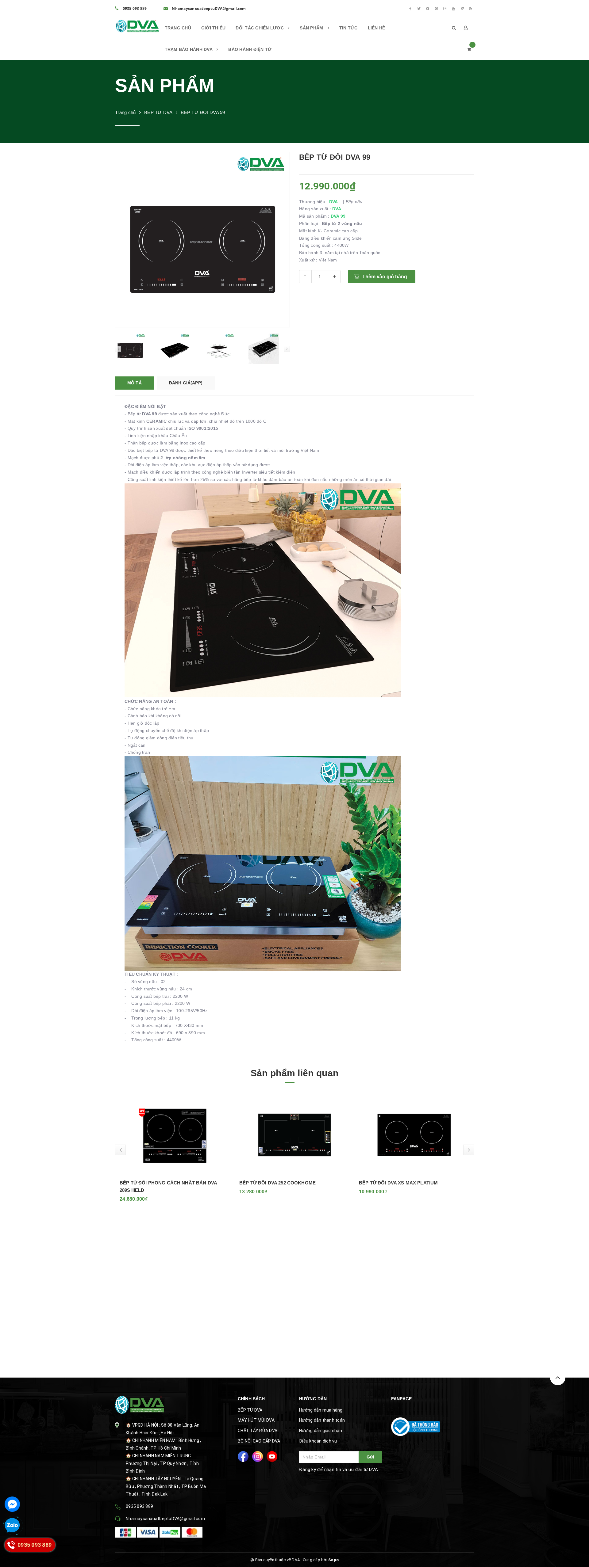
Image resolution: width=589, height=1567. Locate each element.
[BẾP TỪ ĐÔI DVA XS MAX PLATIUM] (294, 1134)
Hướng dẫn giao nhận (320, 1430)
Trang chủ (178, 27)
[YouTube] (454, 8)
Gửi (370, 1457)
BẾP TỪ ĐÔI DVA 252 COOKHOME (158, 1182)
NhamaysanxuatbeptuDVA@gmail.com (208, 8)
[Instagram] (445, 8)
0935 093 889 (134, 8)
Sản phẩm (312, 27)
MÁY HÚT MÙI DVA (256, 1420)
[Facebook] (410, 8)
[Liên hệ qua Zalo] (12, 1525)
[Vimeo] (462, 8)
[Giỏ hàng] (469, 49)
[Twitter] (419, 8)
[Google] (428, 8)
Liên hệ (376, 27)
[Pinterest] (436, 8)
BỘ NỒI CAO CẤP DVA (259, 1441)
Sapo (333, 1559)
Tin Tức (348, 27)
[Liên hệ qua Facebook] (12, 1504)
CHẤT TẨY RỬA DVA (257, 1430)
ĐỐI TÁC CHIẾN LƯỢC (260, 27)
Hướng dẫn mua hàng (321, 1410)
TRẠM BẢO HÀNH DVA (189, 49)
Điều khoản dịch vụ (318, 1441)
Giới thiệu (213, 27)
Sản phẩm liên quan (294, 1073)
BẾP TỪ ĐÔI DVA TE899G (387, 1182)
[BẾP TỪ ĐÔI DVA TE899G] (414, 1134)
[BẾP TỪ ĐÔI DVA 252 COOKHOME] (175, 1134)
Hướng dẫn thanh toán (322, 1420)
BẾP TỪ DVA (250, 1410)
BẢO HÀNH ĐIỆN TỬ (249, 49)
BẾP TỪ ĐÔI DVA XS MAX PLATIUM (278, 1182)
